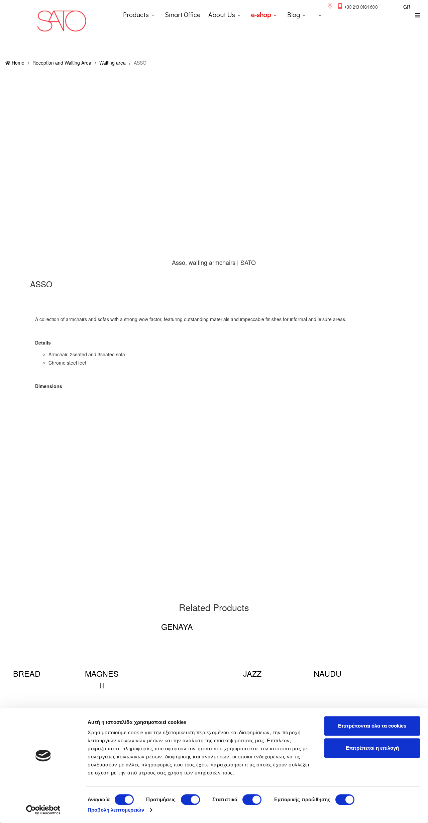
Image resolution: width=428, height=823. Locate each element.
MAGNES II (102, 679)
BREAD (26, 673)
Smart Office (182, 14)
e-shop (261, 14)
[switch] (190, 799)
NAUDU (327, 673)
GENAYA (177, 626)
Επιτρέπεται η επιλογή (372, 748)
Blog (293, 14)
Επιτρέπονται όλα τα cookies (372, 726)
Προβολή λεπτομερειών (116, 810)
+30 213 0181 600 (361, 7)
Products (136, 14)
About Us (221, 14)
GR (406, 6)
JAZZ (252, 673)
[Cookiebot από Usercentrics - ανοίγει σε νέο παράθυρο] (43, 810)
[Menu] (417, 15)
